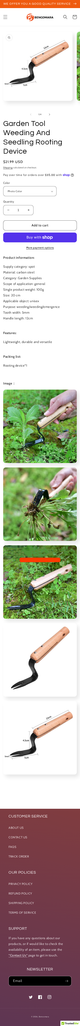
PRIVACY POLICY (20, 884)
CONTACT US (18, 837)
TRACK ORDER (19, 856)
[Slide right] (49, 114)
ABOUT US (16, 828)
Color (6, 182)
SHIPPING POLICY (21, 903)
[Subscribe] (66, 981)
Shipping (8, 167)
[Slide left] (30, 114)
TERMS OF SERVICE (22, 913)
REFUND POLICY (20, 893)
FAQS (12, 847)
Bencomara (44, 1017)
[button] (5, 17)
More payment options (40, 247)
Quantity (8, 201)
